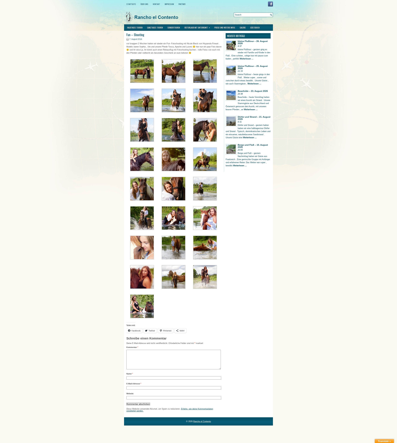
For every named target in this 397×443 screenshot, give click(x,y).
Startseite (131, 4)
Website (130, 394)
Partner (181, 4)
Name (129, 374)
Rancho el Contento (202, 421)
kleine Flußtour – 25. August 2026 (253, 67)
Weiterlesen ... (246, 59)
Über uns (144, 4)
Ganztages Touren (155, 27)
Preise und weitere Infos (224, 27)
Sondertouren (173, 27)
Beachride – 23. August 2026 (253, 91)
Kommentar (132, 347)
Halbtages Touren (135, 27)
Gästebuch (255, 27)
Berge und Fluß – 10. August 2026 (253, 146)
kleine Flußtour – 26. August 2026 (253, 42)
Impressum (169, 4)
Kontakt (156, 4)
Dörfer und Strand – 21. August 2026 (254, 118)
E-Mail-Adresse (133, 384)
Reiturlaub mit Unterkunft (197, 27)
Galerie (243, 27)
